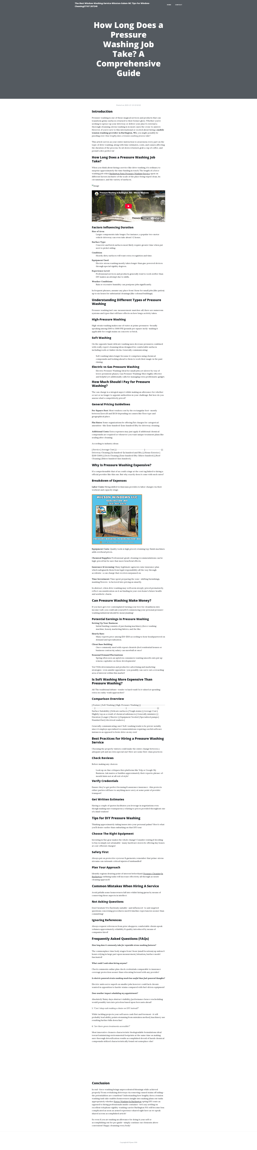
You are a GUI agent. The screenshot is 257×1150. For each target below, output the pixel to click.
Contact (178, 5)
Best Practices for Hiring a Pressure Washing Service (128, 740)
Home (169, 5)
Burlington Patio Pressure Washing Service (129, 173)
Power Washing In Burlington (127, 1101)
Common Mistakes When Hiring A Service (125, 886)
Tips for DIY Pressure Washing (116, 818)
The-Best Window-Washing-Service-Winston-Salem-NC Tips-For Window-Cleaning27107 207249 (112, 5)
